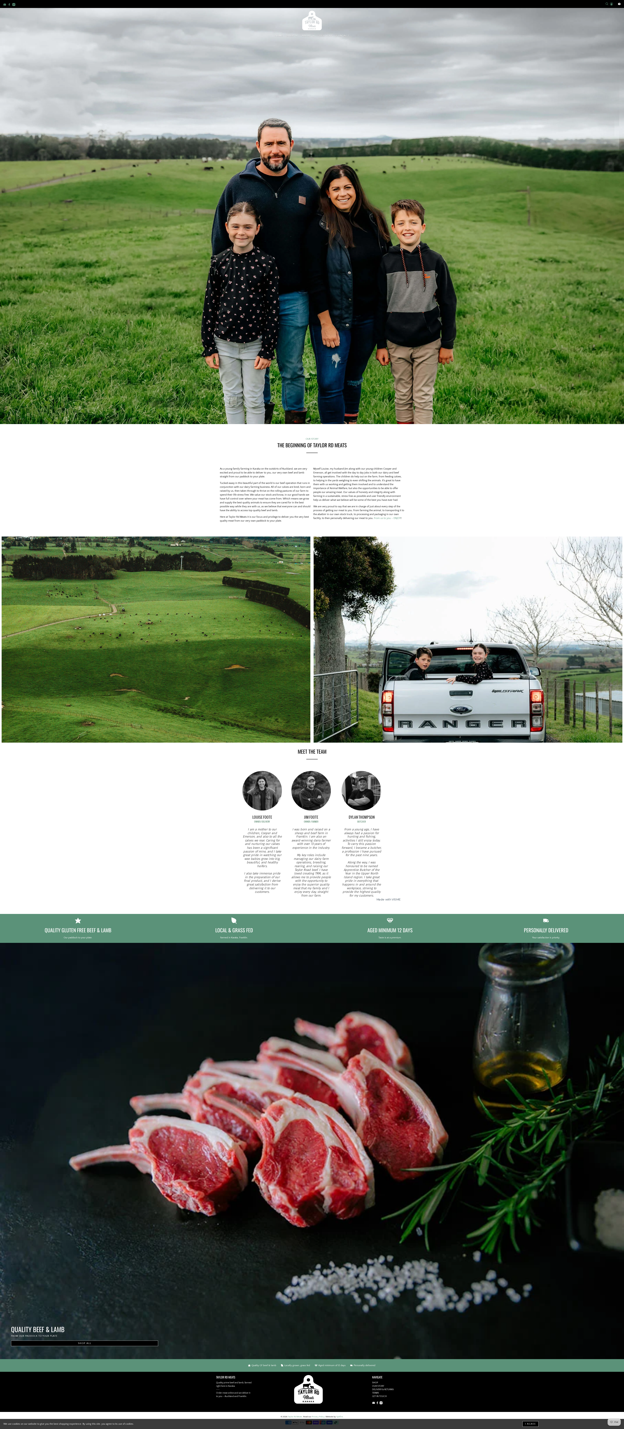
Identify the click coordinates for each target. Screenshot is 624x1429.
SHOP (375, 1382)
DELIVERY (325, 35)
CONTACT (342, 35)
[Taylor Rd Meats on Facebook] (10, 5)
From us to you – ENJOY (387, 518)
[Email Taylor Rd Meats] (5, 5)
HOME (279, 35)
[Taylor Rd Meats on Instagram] (14, 5)
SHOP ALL (84, 1343)
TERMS (375, 1393)
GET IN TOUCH (379, 1396)
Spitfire (339, 1417)
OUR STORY (378, 1386)
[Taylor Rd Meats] (312, 20)
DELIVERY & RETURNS (383, 1389)
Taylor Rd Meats (295, 1417)
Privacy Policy (318, 1417)
